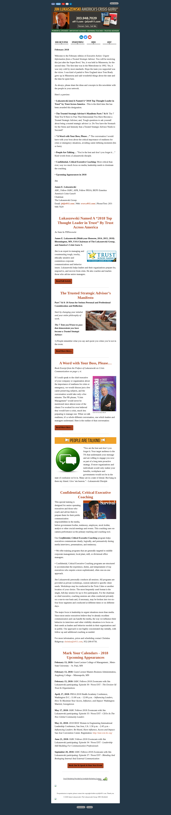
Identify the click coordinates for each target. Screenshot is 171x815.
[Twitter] (85, 38)
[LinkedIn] (81, 38)
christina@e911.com (73, 641)
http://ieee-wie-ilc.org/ (102, 733)
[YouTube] (90, 38)
